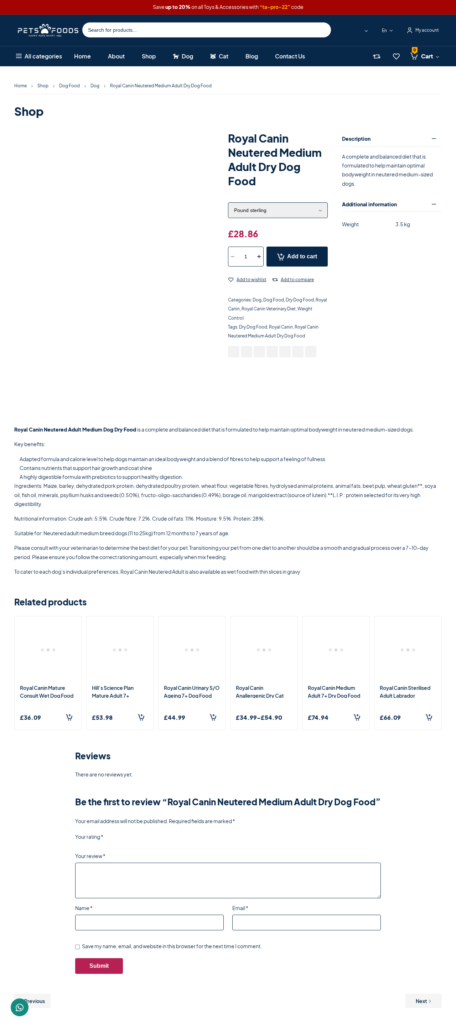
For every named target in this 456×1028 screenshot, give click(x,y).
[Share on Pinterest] (259, 351)
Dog (94, 85)
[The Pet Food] (48, 30)
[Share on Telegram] (310, 351)
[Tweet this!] (246, 351)
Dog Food (69, 85)
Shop (42, 85)
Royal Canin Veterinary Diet (269, 308)
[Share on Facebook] (233, 351)
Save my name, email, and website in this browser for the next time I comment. (172, 946)
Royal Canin (281, 327)
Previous (34, 1001)
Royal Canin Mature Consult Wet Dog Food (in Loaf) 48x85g (46, 696)
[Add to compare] (275, 280)
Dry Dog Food (300, 300)
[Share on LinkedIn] (272, 351)
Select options (289, 717)
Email (240, 908)
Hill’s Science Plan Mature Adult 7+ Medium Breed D (113, 696)
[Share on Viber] (298, 351)
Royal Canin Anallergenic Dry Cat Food (260, 696)
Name (84, 908)
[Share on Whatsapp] (285, 351)
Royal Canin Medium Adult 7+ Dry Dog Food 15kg (334, 696)
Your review (90, 856)
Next (421, 1001)
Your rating (89, 836)
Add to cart (302, 256)
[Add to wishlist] (231, 280)
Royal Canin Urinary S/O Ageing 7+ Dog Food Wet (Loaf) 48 (191, 696)
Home (20, 85)
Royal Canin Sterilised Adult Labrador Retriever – (405, 696)
